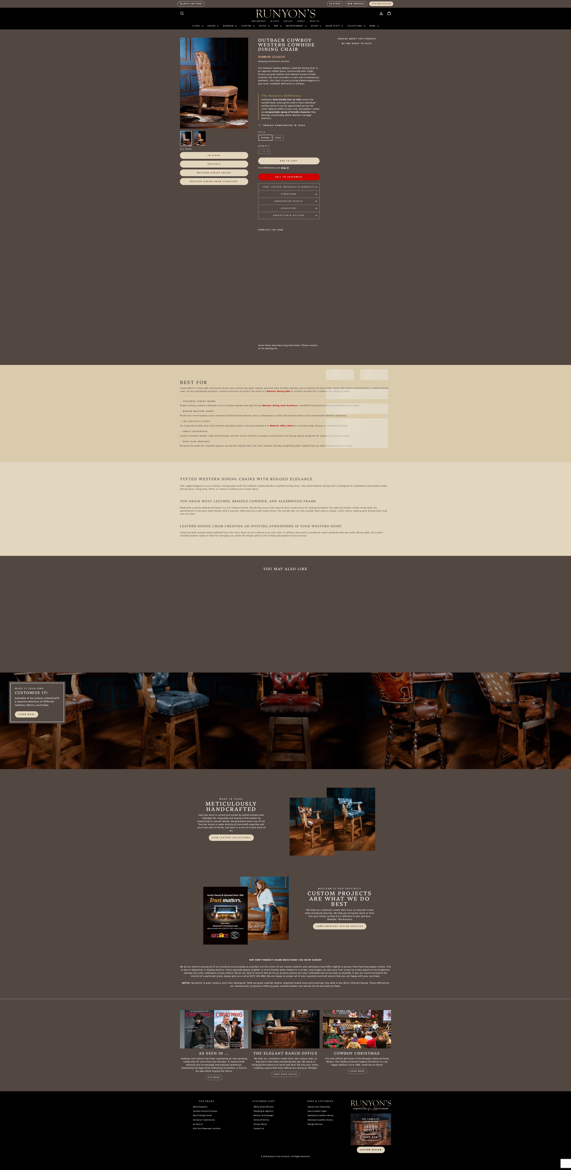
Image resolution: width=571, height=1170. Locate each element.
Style (262, 132)
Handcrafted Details (288, 201)
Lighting (246, 26)
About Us (314, 21)
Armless (265, 137)
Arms (278, 137)
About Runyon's (200, 1107)
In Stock (335, 4)
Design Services (315, 1124)
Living (196, 26)
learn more (26, 714)
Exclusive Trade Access (204, 1120)
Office (263, 26)
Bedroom (228, 26)
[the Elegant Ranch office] (285, 1029)
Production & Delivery (289, 215)
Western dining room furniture (279, 405)
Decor (315, 26)
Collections (355, 26)
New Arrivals (356, 4)
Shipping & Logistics (263, 1111)
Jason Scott (333, 26)
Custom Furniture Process (205, 1111)
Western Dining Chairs (214, 173)
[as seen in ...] (214, 1029)
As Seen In (198, 1124)
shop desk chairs (285, 1074)
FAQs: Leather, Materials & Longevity (289, 187)
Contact (301, 21)
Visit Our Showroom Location (207, 1128)
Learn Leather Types (317, 1111)
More (373, 26)
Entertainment (295, 26)
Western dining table (278, 391)
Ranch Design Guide (202, 1115)
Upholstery (289, 208)
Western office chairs (282, 425)
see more (214, 1077)
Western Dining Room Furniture (214, 181)
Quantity (264, 146)
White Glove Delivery (264, 1107)
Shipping (262, 61)
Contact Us (259, 1128)
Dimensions (289, 194)
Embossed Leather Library (320, 1120)
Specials (288, 21)
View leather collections (231, 837)
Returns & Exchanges (264, 1115)
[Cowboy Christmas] (357, 1029)
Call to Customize (288, 177)
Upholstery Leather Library (321, 1115)
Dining (212, 26)
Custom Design (381, 4)
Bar (276, 26)
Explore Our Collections (319, 1107)
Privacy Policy (260, 1124)
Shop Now (371, 1137)
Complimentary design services (339, 926)
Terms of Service (261, 1120)
